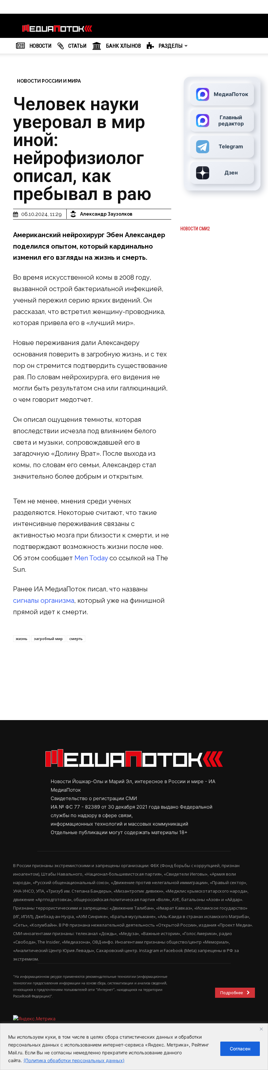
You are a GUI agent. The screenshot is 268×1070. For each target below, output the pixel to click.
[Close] (261, 1029)
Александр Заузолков (106, 214)
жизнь (21, 638)
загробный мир (48, 638)
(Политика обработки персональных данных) (74, 1060)
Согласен (240, 1048)
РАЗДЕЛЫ (170, 45)
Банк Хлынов (123, 45)
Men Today (91, 558)
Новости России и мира (49, 81)
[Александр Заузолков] (74, 214)
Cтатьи (77, 45)
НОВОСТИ (40, 45)
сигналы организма (43, 600)
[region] (134, 1046)
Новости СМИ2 (195, 228)
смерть (76, 638)
